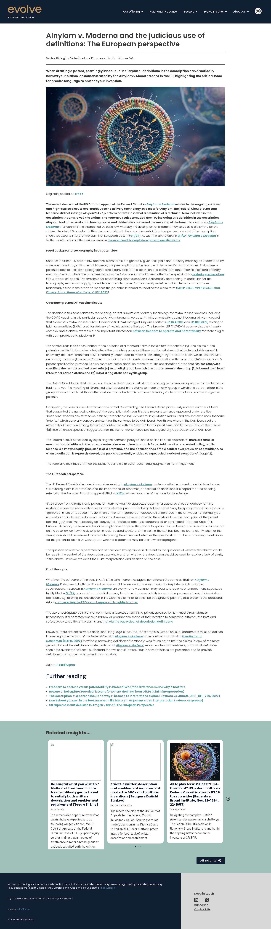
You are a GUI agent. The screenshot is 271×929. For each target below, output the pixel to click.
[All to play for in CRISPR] (195, 762)
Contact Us (202, 909)
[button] (228, 799)
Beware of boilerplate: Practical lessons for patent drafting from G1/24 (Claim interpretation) (116, 691)
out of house (23, 909)
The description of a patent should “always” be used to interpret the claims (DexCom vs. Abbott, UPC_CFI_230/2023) (134, 696)
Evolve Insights (214, 11)
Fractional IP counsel (163, 11)
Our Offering (131, 11)
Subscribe (201, 905)
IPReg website (107, 887)
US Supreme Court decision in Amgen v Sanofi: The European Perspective (101, 705)
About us (239, 11)
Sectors (189, 11)
